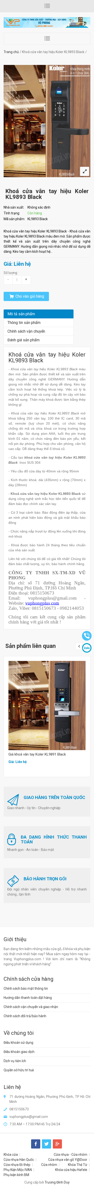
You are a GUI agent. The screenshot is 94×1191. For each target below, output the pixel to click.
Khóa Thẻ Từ (77, 1165)
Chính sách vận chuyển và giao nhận (31, 1007)
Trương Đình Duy (57, 1182)
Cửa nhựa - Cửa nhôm (70, 1154)
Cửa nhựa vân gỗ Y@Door (67, 1160)
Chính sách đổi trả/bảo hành (25, 1016)
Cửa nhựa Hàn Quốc (19, 1160)
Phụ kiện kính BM (16, 1175)
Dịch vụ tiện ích (15, 1061)
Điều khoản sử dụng (18, 1042)
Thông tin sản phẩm (23, 322)
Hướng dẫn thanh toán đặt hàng (28, 998)
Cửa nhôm (49, 1165)
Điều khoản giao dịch (19, 1052)
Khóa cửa (11, 1154)
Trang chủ (11, 52)
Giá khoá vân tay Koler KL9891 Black (37, 754)
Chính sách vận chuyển (26, 331)
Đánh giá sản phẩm (23, 340)
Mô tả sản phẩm (21, 314)
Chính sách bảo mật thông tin (26, 988)
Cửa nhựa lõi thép (17, 1165)
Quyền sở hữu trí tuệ (19, 1070)
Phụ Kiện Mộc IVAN (18, 1170)
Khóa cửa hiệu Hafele (71, 1170)
